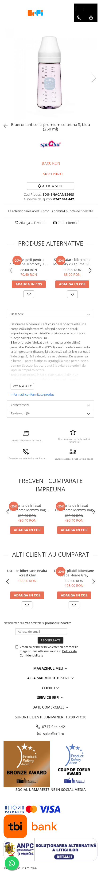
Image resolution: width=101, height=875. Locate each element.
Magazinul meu (48, 668)
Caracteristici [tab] (20, 405)
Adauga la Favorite (32, 222)
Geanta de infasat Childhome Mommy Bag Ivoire (74, 507)
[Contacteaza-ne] (79, 17)
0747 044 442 (53, 726)
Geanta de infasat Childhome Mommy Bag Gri (27, 507)
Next (93, 78)
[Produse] (80, 9)
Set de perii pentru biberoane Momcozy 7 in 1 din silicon (28, 261)
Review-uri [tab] (20, 413)
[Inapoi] (3, 126)
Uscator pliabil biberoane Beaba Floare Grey (74, 572)
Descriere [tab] (17, 314)
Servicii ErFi (48, 697)
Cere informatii (68, 222)
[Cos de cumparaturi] (91, 17)
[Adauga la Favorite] (28, 294)
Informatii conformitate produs (32, 394)
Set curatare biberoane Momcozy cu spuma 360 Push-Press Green (72, 261)
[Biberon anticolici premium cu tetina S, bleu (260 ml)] (50, 73)
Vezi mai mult (22, 386)
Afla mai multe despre (48, 678)
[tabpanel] (50, 73)
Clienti (49, 687)
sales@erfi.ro (53, 733)
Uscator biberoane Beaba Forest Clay (27, 572)
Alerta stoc (52, 186)
